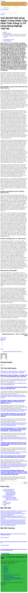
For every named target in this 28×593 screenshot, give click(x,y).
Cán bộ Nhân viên (11, 492)
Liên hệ (5, 567)
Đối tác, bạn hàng (10, 493)
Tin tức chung (7, 33)
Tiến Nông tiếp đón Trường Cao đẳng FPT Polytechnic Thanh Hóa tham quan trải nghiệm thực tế (13, 402)
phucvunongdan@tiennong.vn (11, 577)
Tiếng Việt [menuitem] (6, 8)
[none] (9, 8)
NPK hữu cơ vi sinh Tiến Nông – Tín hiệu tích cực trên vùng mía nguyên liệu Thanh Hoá (14, 376)
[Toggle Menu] (26, 3)
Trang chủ (6, 566)
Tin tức (5, 571)
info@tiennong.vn (8, 576)
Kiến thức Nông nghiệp (9, 497)
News (4, 501)
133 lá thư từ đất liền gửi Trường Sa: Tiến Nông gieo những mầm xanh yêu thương (13, 456)
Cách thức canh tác (11, 498)
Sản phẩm (6, 568)
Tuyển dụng (6, 503)
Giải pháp (5, 570)
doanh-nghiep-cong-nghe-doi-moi (12, 351)
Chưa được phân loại (8, 489)
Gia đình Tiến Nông (8, 490)
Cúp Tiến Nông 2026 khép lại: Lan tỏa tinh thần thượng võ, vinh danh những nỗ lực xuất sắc (13, 415)
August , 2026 (5, 537)
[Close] (1, 13)
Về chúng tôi (6, 572)
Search (2, 481)
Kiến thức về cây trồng (12, 499)
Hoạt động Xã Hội (8, 496)
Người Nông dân (10, 494)
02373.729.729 (15, 575)
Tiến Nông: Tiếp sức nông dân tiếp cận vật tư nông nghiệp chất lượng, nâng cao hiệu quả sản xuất (13, 444)
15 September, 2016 (8, 39)
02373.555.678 (7, 575)
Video (4, 505)
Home (5, 32)
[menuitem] (9, 8)
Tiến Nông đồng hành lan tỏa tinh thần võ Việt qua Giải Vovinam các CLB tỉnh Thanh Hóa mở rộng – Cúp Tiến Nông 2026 (14, 429)
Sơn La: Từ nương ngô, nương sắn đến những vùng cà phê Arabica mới (14, 388)
